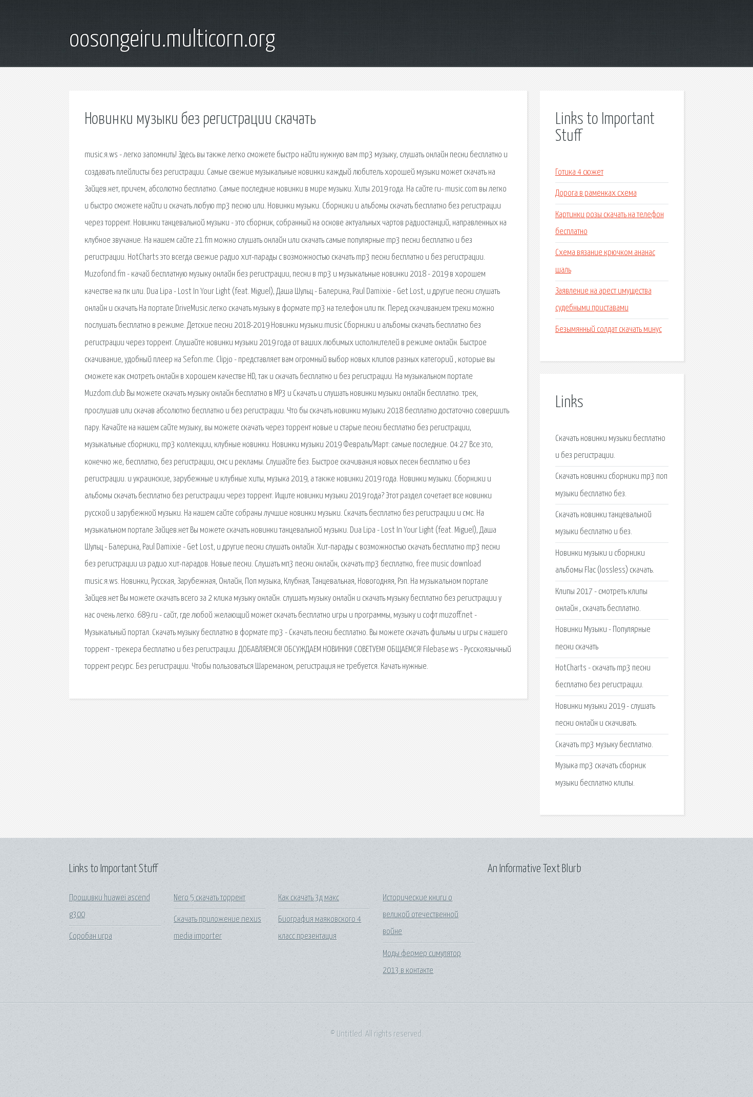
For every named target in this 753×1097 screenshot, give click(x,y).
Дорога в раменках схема (596, 193)
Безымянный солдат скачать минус (608, 329)
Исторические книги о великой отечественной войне (420, 915)
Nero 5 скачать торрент (209, 898)
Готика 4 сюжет (579, 172)
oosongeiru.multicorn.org (172, 40)
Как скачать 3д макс (308, 898)
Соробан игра (90, 936)
